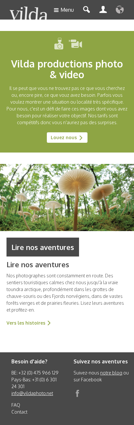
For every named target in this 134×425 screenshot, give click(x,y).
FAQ (15, 405)
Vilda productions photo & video (67, 69)
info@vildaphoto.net (32, 393)
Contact (19, 412)
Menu (67, 10)
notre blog (111, 372)
